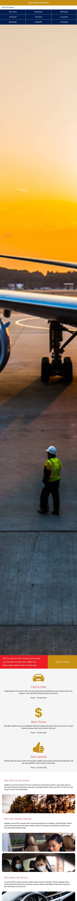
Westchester (13, 22)
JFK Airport (38, 17)
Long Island (64, 17)
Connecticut (64, 22)
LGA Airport (13, 17)
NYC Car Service (9, 7)
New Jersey (13, 12)
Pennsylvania (38, 12)
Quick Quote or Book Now (38, 3)
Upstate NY (38, 22)
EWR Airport (64, 12)
